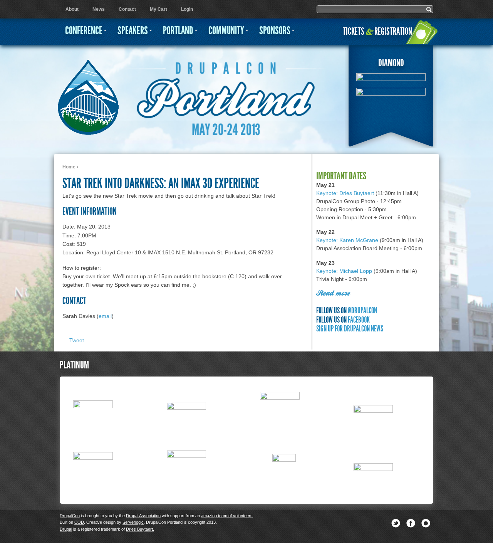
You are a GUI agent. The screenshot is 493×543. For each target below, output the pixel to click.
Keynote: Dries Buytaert (345, 193)
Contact (127, 9)
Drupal (66, 529)
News (98, 9)
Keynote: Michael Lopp (344, 271)
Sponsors (274, 30)
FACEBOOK (359, 319)
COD (79, 522)
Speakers (132, 30)
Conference (83, 30)
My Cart (158, 9)
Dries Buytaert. (140, 529)
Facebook (411, 523)
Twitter (396, 523)
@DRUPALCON (362, 310)
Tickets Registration (377, 31)
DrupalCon (70, 515)
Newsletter (426, 523)
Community (226, 30)
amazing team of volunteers (227, 515)
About (72, 9)
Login (187, 9)
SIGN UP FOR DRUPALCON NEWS (349, 328)
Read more (333, 293)
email (105, 316)
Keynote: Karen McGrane (347, 240)
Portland (178, 30)
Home (68, 167)
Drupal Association (143, 515)
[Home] (88, 93)
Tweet (76, 340)
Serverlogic (133, 522)
